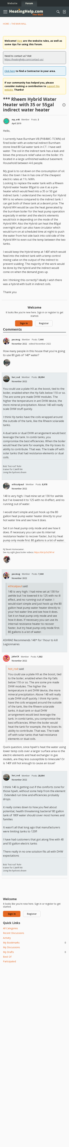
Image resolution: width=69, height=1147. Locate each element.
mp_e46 (16, 119)
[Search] (58, 12)
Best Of (7, 956)
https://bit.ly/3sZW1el (44, 552)
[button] (64, 105)
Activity (7, 937)
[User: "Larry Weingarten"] (7, 559)
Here (19, 40)
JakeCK (15, 656)
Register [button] (44, 323)
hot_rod (16, 377)
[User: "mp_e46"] (6, 121)
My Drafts (34, 952)
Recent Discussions (13, 933)
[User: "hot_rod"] (6, 378)
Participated (9, 961)
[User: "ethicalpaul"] (7, 362)
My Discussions (11, 947)
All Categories (10, 928)
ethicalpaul (18, 484)
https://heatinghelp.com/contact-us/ (24, 59)
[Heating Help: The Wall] (26, 12)
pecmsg (16, 339)
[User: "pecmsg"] (6, 341)
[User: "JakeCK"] (6, 658)
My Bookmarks (34, 942)
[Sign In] (64, 12)
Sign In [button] (24, 323)
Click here (10, 71)
